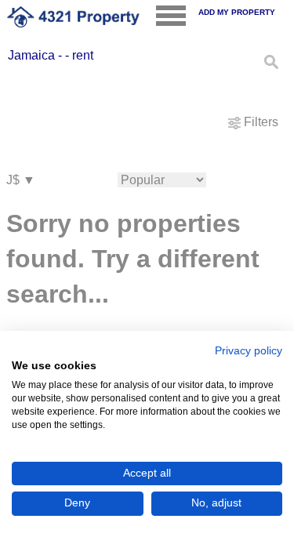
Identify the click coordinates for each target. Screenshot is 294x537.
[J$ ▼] (20, 181)
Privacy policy (248, 351)
